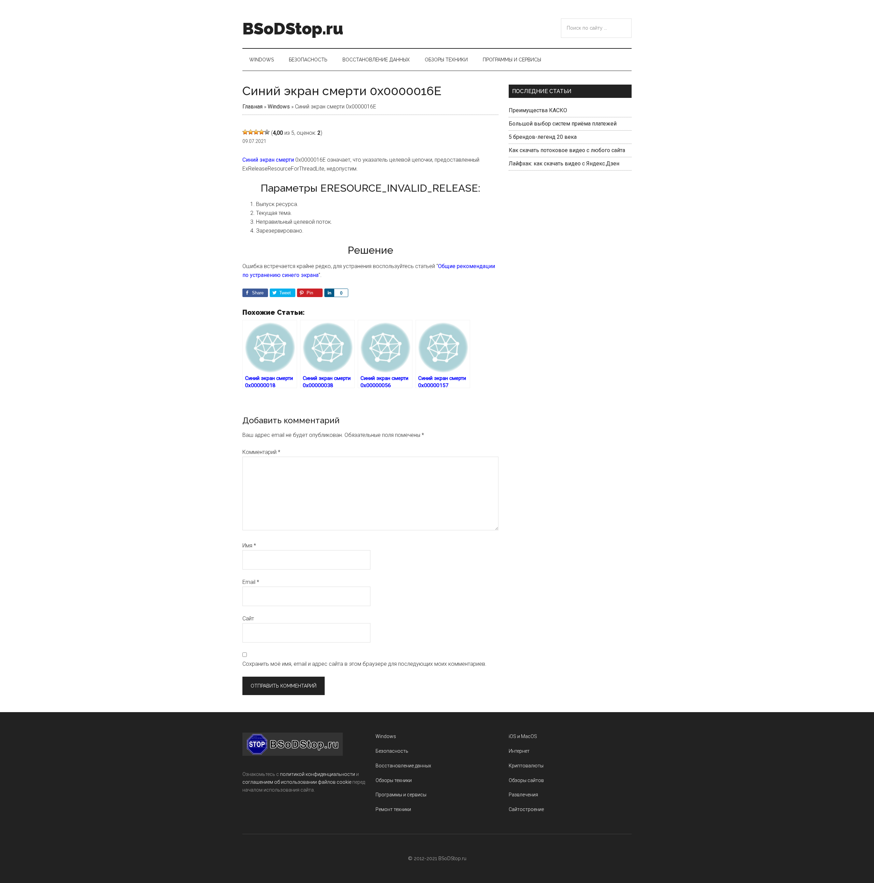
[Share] (329, 293)
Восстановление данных (403, 765)
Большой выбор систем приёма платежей (563, 123)
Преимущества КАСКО (538, 110)
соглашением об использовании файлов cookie (296, 782)
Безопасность (392, 751)
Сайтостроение (526, 809)
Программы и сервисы (401, 794)
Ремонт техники (393, 809)
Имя (249, 545)
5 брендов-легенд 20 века (543, 137)
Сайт (248, 618)
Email (250, 582)
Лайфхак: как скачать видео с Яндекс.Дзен (564, 163)
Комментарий (261, 452)
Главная (252, 106)
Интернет (519, 751)
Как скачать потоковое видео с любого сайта (567, 150)
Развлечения (523, 794)
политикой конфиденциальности (317, 774)
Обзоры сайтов (526, 780)
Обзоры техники (394, 780)
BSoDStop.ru (292, 28)
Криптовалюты (526, 765)
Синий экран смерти (268, 160)
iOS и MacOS (523, 736)
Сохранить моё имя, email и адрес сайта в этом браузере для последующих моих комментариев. (364, 664)
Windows (279, 106)
